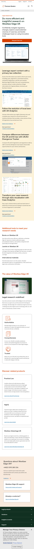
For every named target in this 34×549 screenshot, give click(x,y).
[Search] (32, 6)
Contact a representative (8, 128)
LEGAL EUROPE (5, 10)
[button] (17, 509)
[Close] (31, 529)
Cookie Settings (17, 546)
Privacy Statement (17, 543)
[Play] (17, 286)
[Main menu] (28, 6)
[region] (17, 538)
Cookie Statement (7, 543)
